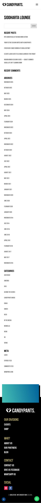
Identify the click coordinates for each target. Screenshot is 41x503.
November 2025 (8, 82)
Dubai (6, 303)
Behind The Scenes (9, 292)
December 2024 (8, 105)
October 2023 (8, 133)
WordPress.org (8, 372)
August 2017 (7, 252)
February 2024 (8, 122)
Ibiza (5, 315)
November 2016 (8, 263)
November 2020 (8, 195)
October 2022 (8, 150)
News (5, 332)
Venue (6, 343)
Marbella (7, 326)
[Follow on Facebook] (10, 488)
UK (5, 337)
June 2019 (7, 229)
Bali (5, 286)
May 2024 (6, 110)
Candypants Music (9, 298)
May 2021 (6, 178)
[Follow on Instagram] (6, 488)
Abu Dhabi (7, 275)
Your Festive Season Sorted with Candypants (17, 43)
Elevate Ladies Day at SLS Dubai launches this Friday (19, 54)
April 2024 (7, 116)
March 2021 (7, 184)
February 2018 (8, 246)
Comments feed (8, 366)
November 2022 (8, 144)
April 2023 (7, 139)
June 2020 (7, 201)
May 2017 (6, 257)
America (6, 281)
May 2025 (6, 94)
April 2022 (7, 167)
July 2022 (6, 161)
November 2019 (8, 218)
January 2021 (8, 190)
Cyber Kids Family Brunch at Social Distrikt (17, 48)
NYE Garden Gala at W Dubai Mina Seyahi (16, 37)
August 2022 (7, 156)
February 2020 (8, 207)
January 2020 (8, 212)
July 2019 (6, 223)
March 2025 (7, 99)
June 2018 (7, 235)
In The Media (8, 320)
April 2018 (7, 240)
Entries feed (8, 361)
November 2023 (8, 127)
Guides (6, 309)
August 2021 (7, 173)
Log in (5, 355)
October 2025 (8, 88)
